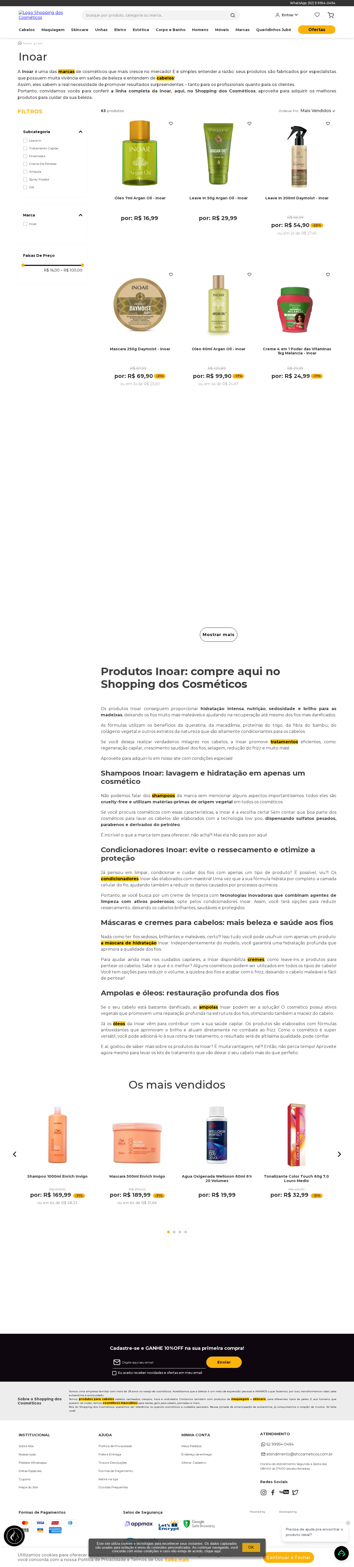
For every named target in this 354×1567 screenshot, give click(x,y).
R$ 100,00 (71, 270)
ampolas (208, 1007)
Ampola (35, 171)
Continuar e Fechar (288, 1557)
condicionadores (120, 878)
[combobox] (161, 15)
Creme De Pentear (43, 164)
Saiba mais (177, 1559)
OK (251, 1547)
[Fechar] (348, 1523)
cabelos (165, 78)
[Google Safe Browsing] (199, 1526)
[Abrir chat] (341, 1553)
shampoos (163, 795)
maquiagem (240, 1399)
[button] (52, 131)
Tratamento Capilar (44, 148)
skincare (259, 1399)
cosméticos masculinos (120, 1403)
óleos (119, 1023)
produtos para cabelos (96, 1399)
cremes (255, 959)
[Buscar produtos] (232, 15)
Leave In (35, 140)
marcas (66, 71)
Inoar (39, 43)
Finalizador (37, 156)
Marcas (27, 43)
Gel (31, 187)
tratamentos (284, 741)
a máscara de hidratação (129, 943)
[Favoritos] (317, 15)
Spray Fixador (39, 179)
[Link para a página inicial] (20, 43)
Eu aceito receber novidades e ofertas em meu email (160, 1373)
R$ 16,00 (52, 270)
